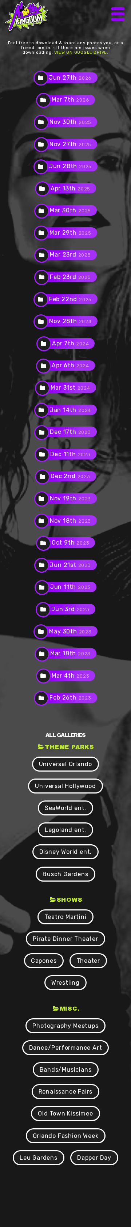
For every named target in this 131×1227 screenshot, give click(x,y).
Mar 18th (70, 653)
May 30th (70, 631)
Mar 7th (71, 99)
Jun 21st (70, 564)
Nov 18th (70, 520)
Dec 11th (70, 454)
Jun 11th (70, 586)
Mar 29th (70, 232)
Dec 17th (70, 431)
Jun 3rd (70, 609)
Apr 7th (70, 343)
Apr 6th (70, 365)
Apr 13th (70, 188)
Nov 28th (70, 321)
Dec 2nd (70, 476)
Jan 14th (70, 409)
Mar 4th (71, 675)
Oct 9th (71, 542)
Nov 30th (70, 121)
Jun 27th (70, 77)
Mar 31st (70, 387)
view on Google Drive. (81, 52)
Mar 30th (70, 210)
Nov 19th (70, 498)
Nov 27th (70, 144)
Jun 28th (70, 166)
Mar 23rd (70, 254)
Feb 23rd (70, 276)
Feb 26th (70, 697)
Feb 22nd (70, 299)
